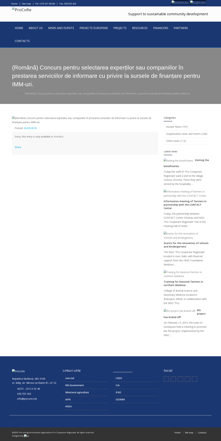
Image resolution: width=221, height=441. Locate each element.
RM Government (74, 385)
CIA (117, 385)
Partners (181, 28)
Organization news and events (186, 133)
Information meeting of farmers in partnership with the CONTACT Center (185, 205)
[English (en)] (198, 2)
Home (14, 3)
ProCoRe (17, 93)
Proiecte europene (94, 28)
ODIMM (120, 399)
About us (36, 28)
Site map (26, 3)
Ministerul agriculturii (77, 392)
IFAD (118, 392)
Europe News (177, 126)
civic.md (69, 378)
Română (58, 136)
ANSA (68, 406)
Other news (176, 141)
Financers (160, 28)
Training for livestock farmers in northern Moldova (183, 283)
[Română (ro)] (180, 2)
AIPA (68, 399)
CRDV (119, 378)
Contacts (22, 41)
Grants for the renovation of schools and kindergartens (186, 244)
